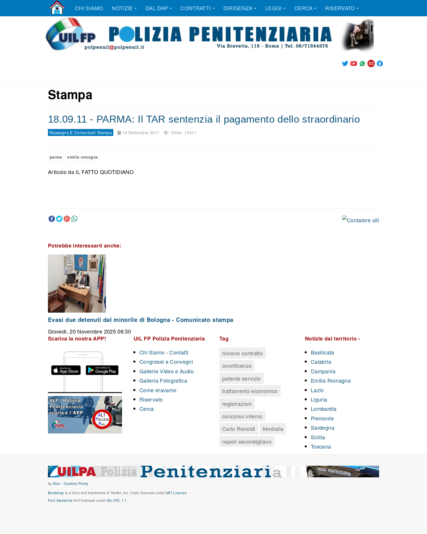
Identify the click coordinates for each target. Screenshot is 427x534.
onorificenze (237, 365)
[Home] (57, 7)
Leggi (273, 8)
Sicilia (318, 437)
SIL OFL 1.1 (117, 500)
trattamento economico (250, 391)
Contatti (178, 352)
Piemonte (322, 418)
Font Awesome (60, 500)
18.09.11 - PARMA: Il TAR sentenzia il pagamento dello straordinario (204, 119)
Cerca (303, 8)
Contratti (195, 8)
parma (56, 157)
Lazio (317, 390)
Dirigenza (238, 8)
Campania (323, 371)
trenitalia (273, 428)
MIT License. (176, 492)
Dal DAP (157, 8)
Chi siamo (89, 8)
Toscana (321, 446)
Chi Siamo (151, 352)
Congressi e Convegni (166, 361)
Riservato (340, 8)
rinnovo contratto (242, 353)
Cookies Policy (76, 483)
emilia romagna (82, 157)
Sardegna (322, 427)
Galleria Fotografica (163, 380)
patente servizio (241, 378)
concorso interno (242, 416)
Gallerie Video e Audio (166, 371)
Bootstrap (56, 492)
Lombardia (323, 408)
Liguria (319, 399)
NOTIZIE (122, 8)
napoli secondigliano (247, 441)
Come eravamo (157, 390)
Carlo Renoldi (238, 428)
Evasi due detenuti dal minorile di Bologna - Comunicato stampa (140, 319)
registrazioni (237, 403)
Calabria (321, 361)
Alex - (58, 483)
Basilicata (322, 352)
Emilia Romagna (331, 380)
